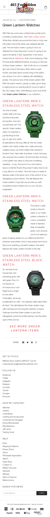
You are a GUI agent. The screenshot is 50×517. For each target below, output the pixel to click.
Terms (5, 452)
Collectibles (8, 414)
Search (5, 459)
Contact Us (7, 465)
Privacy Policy (8, 449)
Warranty (6, 471)
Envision (40, 504)
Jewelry (6, 411)
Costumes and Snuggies (13, 420)
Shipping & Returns (10, 446)
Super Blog (7, 462)
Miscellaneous (8, 426)
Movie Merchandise (11, 423)
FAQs (5, 443)
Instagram (7, 381)
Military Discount (9, 468)
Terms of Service (9, 477)
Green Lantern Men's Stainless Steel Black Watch (22, 260)
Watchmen (19, 58)
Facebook (7, 375)
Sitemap (6, 474)
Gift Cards (7, 429)
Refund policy (8, 480)
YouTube (6, 387)
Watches (6, 408)
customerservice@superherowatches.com (20, 364)
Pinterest (6, 384)
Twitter (5, 378)
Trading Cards (8, 432)
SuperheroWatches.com (21, 504)
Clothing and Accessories (13, 417)
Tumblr (6, 390)
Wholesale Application (12, 456)
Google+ (6, 393)
